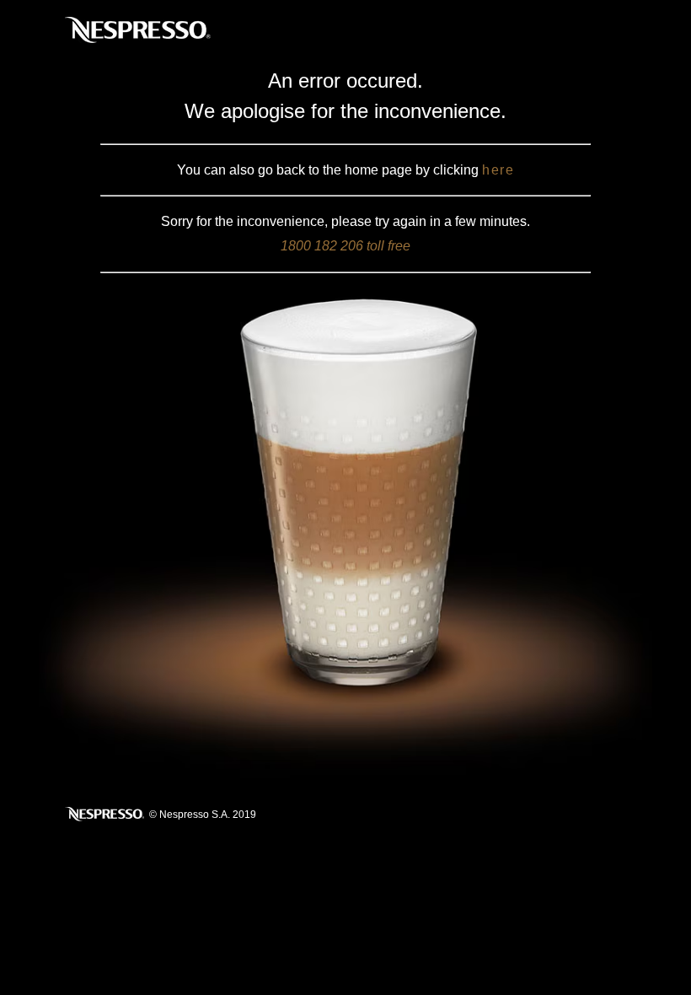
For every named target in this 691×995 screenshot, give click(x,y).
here (498, 170)
